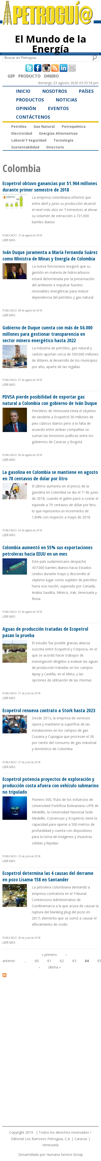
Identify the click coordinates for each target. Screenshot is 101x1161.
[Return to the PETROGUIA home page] (48, 22)
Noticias (66, 100)
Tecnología (63, 140)
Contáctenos (33, 117)
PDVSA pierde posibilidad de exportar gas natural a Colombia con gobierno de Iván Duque (49, 399)
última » (54, 967)
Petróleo (18, 126)
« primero (49, 954)
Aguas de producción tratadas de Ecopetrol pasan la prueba (45, 632)
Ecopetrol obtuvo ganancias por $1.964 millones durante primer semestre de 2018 (49, 186)
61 (49, 960)
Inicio (23, 91)
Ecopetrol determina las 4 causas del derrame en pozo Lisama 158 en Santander (47, 876)
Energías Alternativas (58, 133)
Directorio (55, 147)
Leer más (8, 240)
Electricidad (21, 133)
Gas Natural (44, 126)
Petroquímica (74, 126)
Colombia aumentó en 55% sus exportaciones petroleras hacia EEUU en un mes (47, 550)
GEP (11, 76)
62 (62, 960)
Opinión (26, 108)
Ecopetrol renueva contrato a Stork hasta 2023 (48, 710)
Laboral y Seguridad (28, 140)
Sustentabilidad (25, 147)
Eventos (58, 108)
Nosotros (54, 91)
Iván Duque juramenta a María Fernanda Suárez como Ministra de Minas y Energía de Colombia (50, 255)
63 (74, 960)
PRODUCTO (29, 76)
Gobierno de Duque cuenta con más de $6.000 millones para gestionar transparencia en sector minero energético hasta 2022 (47, 334)
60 (37, 960)
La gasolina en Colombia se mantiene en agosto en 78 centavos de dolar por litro (50, 475)
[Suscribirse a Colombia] (4, 975)
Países (86, 91)
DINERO (51, 76)
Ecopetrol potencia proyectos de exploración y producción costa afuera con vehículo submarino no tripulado (50, 785)
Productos (30, 100)
